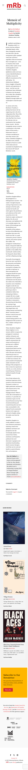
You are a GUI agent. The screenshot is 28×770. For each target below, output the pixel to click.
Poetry (10, 548)
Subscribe (8, 690)
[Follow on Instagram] (17, 755)
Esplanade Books (10, 187)
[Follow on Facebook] (10, 755)
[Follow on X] (14, 755)
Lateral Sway (7, 546)
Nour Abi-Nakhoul (15, 29)
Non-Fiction (12, 599)
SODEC (10, 709)
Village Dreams (8, 597)
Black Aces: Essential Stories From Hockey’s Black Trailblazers (14, 645)
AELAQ (14, 762)
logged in (15, 492)
